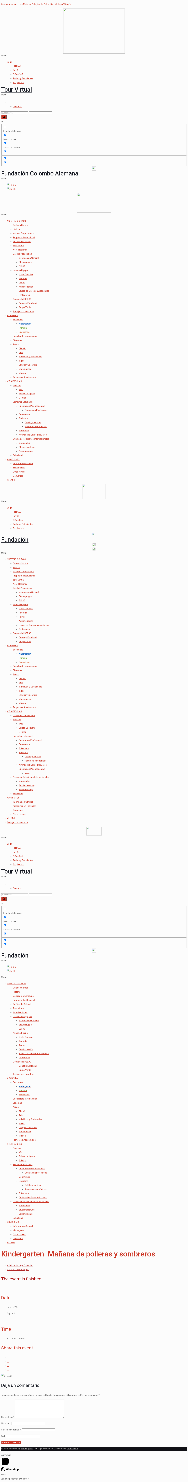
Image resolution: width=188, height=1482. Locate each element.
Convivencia (24, 414)
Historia (16, 229)
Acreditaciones (20, 249)
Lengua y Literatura (28, 365)
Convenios (18, 476)
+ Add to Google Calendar (20, 1265)
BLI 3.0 (22, 266)
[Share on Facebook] (8, 1357)
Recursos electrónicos (36, 426)
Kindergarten (19, 467)
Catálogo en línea (33, 422)
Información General (29, 258)
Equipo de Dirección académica (34, 625)
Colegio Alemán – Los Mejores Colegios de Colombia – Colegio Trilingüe (36, 4)
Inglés (22, 360)
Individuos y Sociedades (30, 356)
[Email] (8, 1369)
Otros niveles (19, 471)
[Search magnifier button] (4, 117)
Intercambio (24, 443)
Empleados (18, 82)
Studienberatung (27, 447)
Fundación (14, 539)
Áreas (16, 344)
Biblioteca (23, 418)
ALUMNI (11, 480)
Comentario (7, 1417)
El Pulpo (22, 397)
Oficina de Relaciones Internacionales (31, 439)
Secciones (18, 319)
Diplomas (17, 340)
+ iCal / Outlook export (18, 1269)
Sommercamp (26, 451)
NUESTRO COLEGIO (16, 221)
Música (22, 373)
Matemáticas (25, 369)
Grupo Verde (25, 307)
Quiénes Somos (20, 225)
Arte (21, 352)
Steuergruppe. (25, 596)
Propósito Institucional (24, 237)
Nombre (6, 1423)
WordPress (72, 1448)
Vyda (27, 773)
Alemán (22, 348)
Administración (26, 286)
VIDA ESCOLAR (14, 381)
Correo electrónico (11, 1429)
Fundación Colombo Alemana (39, 173)
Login (9, 62)
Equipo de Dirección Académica (34, 291)
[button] (94, 56)
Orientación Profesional (36, 410)
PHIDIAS (17, 66)
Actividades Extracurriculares (33, 434)
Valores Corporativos (23, 233)
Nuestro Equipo (20, 270)
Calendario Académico (24, 715)
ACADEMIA (12, 315)
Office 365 (18, 74)
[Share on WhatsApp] (8, 1365)
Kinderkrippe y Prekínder (24, 806)
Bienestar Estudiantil (22, 402)
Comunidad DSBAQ (22, 299)
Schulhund (18, 455)
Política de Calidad (22, 241)
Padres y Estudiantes (23, 78)
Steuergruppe (25, 262)
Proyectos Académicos (24, 377)
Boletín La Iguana (27, 393)
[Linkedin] (8, 1361)
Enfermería (24, 430)
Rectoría (23, 278)
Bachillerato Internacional (25, 336)
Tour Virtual (16, 89)
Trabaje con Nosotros (23, 311)
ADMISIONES (13, 459)
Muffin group (27, 1448)
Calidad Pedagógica (22, 254)
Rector (22, 282)
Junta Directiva (26, 274)
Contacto (17, 106)
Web (21, 389)
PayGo (16, 70)
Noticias (17, 385)
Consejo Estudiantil (28, 303)
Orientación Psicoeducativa (32, 406)
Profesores (24, 295)
